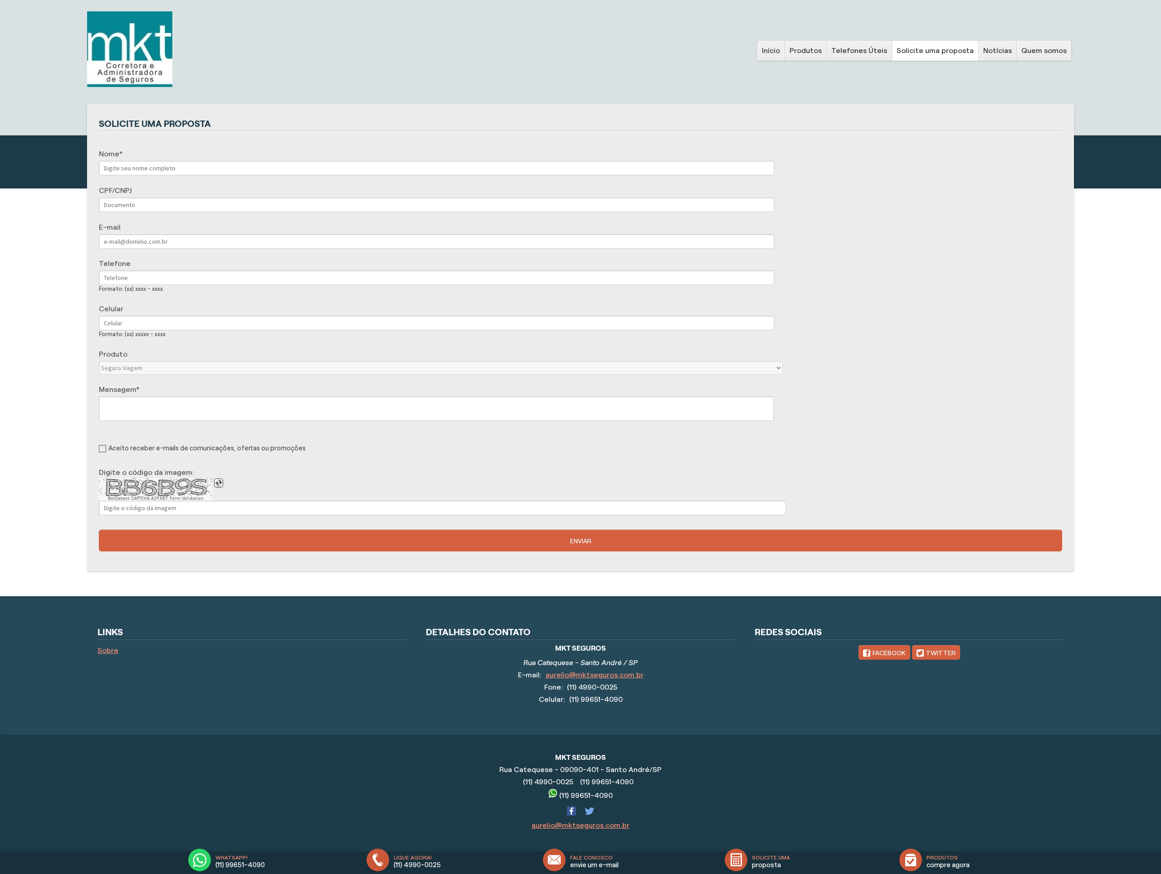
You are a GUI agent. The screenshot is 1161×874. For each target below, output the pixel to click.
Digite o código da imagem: (146, 472)
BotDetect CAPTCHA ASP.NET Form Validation (156, 498)
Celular (111, 309)
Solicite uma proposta (935, 50)
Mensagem (117, 389)
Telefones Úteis (859, 50)
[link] (884, 652)
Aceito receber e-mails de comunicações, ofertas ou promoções (207, 448)
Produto (113, 354)
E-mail (110, 227)
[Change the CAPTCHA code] (218, 483)
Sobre (108, 650)
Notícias (997, 50)
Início (771, 50)
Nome (109, 154)
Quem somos (1044, 50)
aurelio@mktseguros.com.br (595, 675)
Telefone (115, 263)
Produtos (806, 50)
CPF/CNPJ (115, 190)
